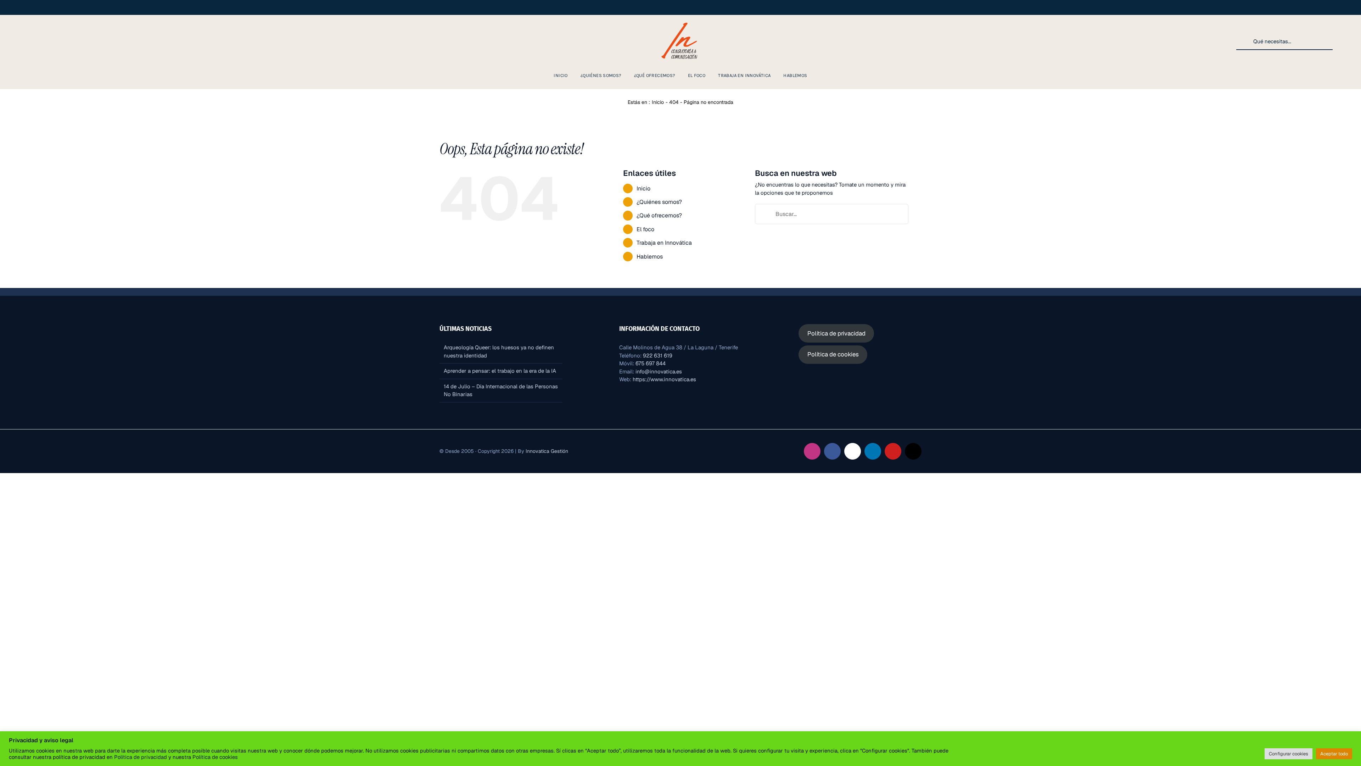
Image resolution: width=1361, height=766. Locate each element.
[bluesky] (76, 41)
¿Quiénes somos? (659, 202)
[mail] (88, 41)
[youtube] (54, 41)
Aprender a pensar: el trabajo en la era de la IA (500, 370)
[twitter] (65, 41)
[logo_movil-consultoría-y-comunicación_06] (680, 21)
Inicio (643, 188)
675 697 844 (650, 363)
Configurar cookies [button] (1288, 754)
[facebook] (31, 41)
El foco (645, 229)
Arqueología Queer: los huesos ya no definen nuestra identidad (499, 351)
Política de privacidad (140, 757)
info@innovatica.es (658, 371)
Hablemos (650, 256)
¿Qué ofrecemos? (659, 215)
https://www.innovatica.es (664, 379)
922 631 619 (657, 355)
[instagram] (20, 41)
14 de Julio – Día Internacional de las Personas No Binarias (501, 390)
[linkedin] (42, 41)
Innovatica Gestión (547, 451)
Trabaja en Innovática (664, 242)
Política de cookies (214, 757)
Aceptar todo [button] (1334, 754)
